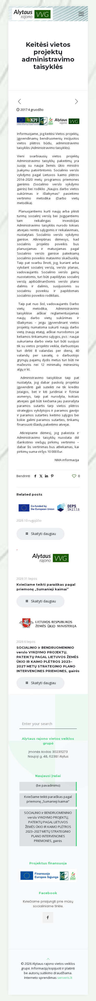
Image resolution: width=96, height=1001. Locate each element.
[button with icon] (48, 917)
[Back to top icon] (48, 959)
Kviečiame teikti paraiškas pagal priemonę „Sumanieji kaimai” (48, 799)
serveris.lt (64, 977)
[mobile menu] (81, 13)
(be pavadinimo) (48, 785)
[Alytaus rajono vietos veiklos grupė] (32, 13)
